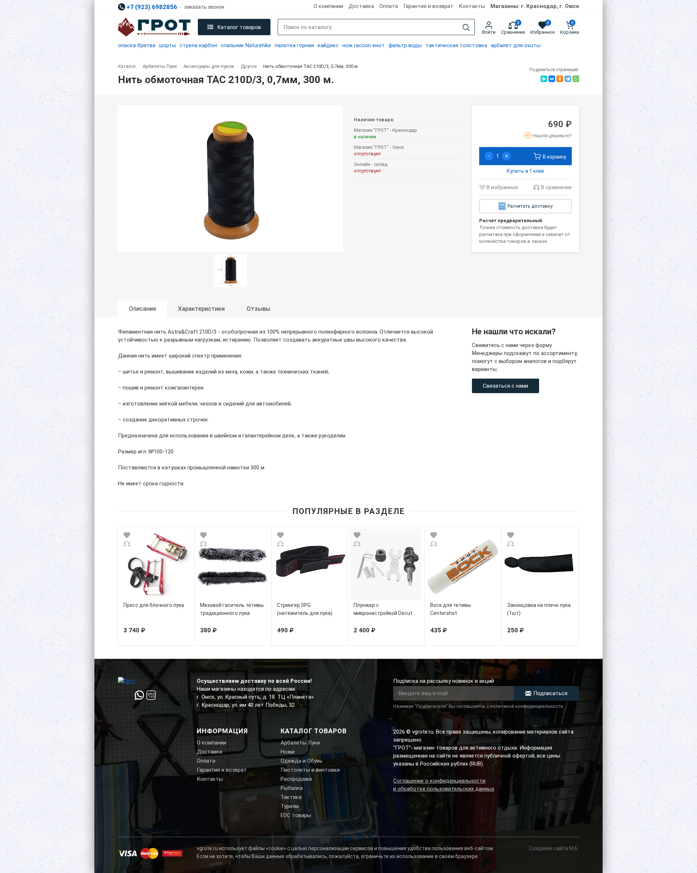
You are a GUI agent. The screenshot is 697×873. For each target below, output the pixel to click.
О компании (328, 6)
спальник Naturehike (246, 45)
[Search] (466, 27)
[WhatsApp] (575, 79)
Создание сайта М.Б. (554, 848)
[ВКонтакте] (552, 79)
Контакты (472, 6)
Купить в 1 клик (525, 171)
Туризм (290, 806)
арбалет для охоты (516, 45)
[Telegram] (567, 79)
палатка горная (294, 45)
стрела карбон (198, 45)
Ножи (287, 751)
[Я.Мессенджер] (544, 79)
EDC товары (296, 815)
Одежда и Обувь (301, 761)
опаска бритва (136, 45)
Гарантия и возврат (428, 6)
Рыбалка (292, 788)
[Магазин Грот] (154, 27)
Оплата (388, 6)
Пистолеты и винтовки (310, 770)
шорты (167, 45)
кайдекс (328, 45)
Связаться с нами (505, 386)
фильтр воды (405, 45)
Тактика (291, 797)
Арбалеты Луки (300, 742)
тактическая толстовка (456, 45)
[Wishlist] (126, 536)
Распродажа (296, 779)
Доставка (361, 6)
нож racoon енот (363, 45)
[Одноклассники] (560, 79)
